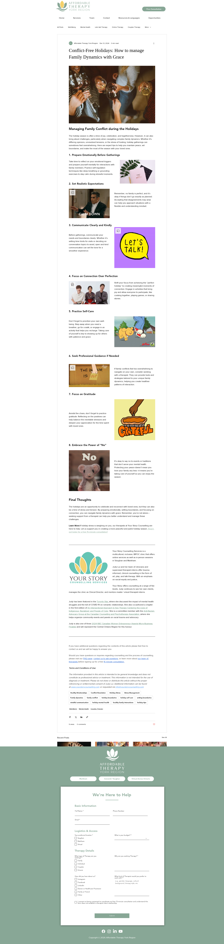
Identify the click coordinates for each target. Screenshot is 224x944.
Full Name (78, 811)
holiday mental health (100, 702)
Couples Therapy (134, 27)
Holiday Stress (115, 693)
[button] (131, 17)
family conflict (92, 698)
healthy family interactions (123, 702)
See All (164, 737)
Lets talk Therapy (101, 27)
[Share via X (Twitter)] (76, 717)
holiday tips (141, 702)
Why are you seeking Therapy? (126, 856)
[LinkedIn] (115, 931)
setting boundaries (144, 698)
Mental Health (85, 27)
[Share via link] (87, 717)
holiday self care (127, 698)
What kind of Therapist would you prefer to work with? (130, 877)
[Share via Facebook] (70, 717)
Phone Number (118, 811)
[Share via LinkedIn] (81, 717)
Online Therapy (117, 27)
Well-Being (72, 27)
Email (77, 820)
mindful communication (79, 702)
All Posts (60, 27)
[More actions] (153, 43)
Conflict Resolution (98, 693)
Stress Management (131, 693)
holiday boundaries (109, 698)
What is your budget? (122, 835)
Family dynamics (76, 698)
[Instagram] (109, 931)
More (147, 27)
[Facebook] (103, 931)
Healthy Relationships (78, 693)
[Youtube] (120, 931)
